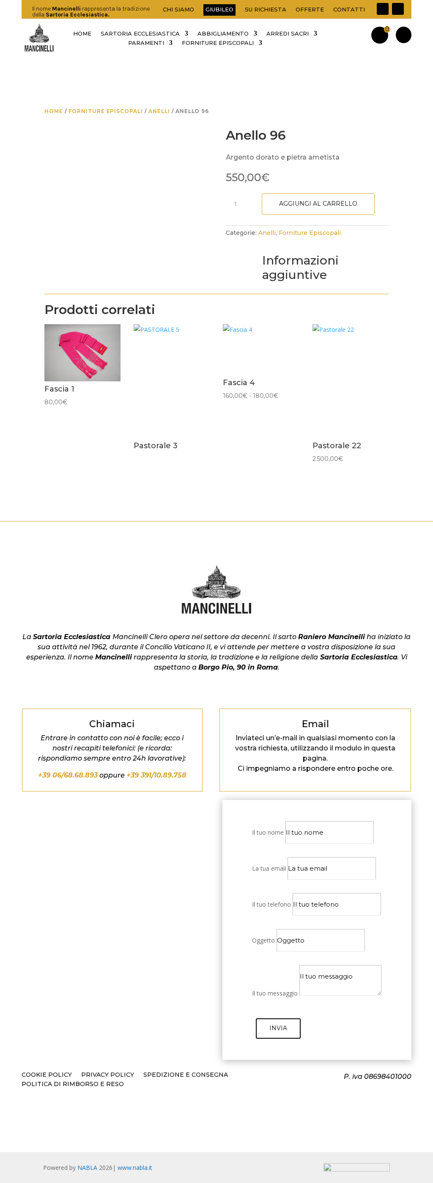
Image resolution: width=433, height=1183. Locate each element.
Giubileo (219, 9)
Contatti (349, 9)
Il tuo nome (268, 832)
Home (53, 111)
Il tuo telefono (271, 904)
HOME (82, 33)
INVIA (278, 1028)
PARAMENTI (146, 43)
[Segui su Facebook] (383, 9)
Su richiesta (265, 9)
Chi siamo (178, 9)
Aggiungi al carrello (318, 203)
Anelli (159, 111)
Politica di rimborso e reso (73, 1084)
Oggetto (263, 940)
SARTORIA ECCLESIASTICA (140, 33)
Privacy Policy (107, 1075)
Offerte (310, 9)
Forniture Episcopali (106, 111)
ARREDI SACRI (287, 33)
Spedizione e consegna (185, 1075)
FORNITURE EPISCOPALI (218, 43)
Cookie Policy (47, 1075)
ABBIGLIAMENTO (223, 33)
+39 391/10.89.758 (156, 775)
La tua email (269, 868)
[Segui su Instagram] (398, 9)
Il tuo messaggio (275, 993)
